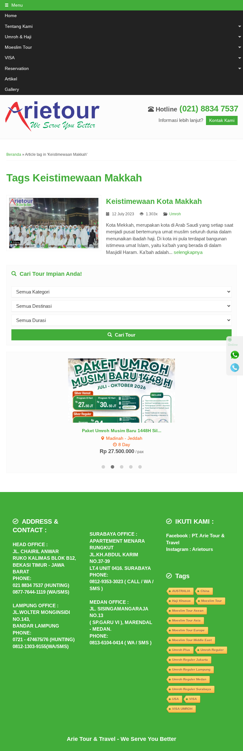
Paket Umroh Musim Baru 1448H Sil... (121, 430)
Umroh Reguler (212, 650)
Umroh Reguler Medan (189, 679)
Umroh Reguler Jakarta (190, 659)
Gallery (12, 89)
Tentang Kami (19, 26)
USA (175, 699)
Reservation (17, 68)
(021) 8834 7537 (208, 108)
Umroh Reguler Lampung (191, 669)
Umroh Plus (181, 650)
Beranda (13, 154)
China (205, 591)
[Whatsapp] (235, 355)
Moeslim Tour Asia (186, 620)
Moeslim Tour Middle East (192, 640)
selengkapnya (188, 252)
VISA (10, 57)
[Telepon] (235, 367)
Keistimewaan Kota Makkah (154, 201)
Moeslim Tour (18, 47)
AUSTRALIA (181, 591)
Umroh (175, 214)
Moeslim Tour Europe (188, 630)
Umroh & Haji (18, 37)
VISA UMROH (182, 708)
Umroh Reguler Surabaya (191, 689)
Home (11, 15)
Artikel (11, 79)
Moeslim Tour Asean (187, 610)
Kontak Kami (221, 120)
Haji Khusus (181, 601)
